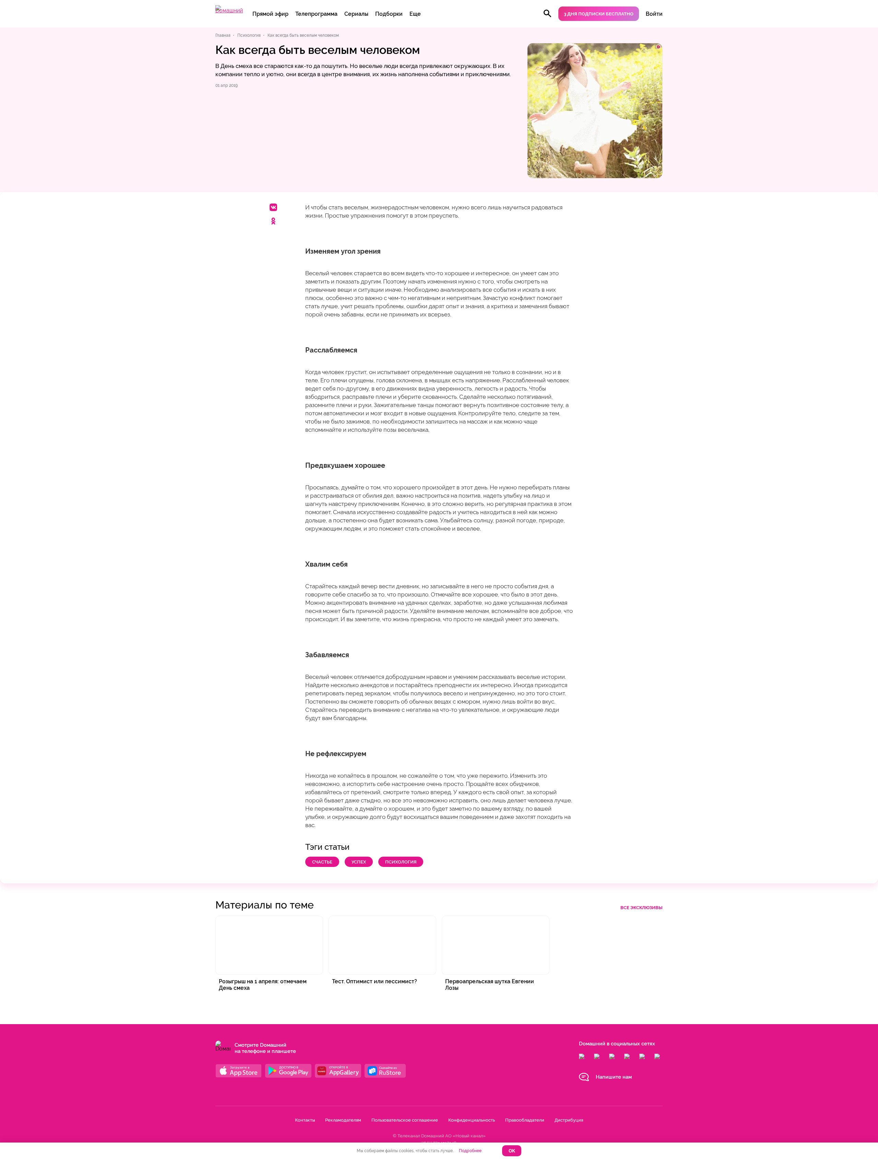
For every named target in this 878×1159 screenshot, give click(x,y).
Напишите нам (614, 1077)
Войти (654, 14)
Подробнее (470, 1151)
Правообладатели (524, 1120)
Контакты (305, 1120)
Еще (415, 14)
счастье (322, 862)
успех (359, 862)
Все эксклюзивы (641, 907)
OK (512, 1151)
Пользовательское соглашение (404, 1120)
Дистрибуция (569, 1120)
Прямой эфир (270, 14)
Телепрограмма (316, 14)
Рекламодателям (343, 1120)
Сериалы (356, 14)
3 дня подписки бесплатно (598, 13)
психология (400, 862)
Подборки (389, 14)
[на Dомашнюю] (229, 10)
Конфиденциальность (471, 1120)
